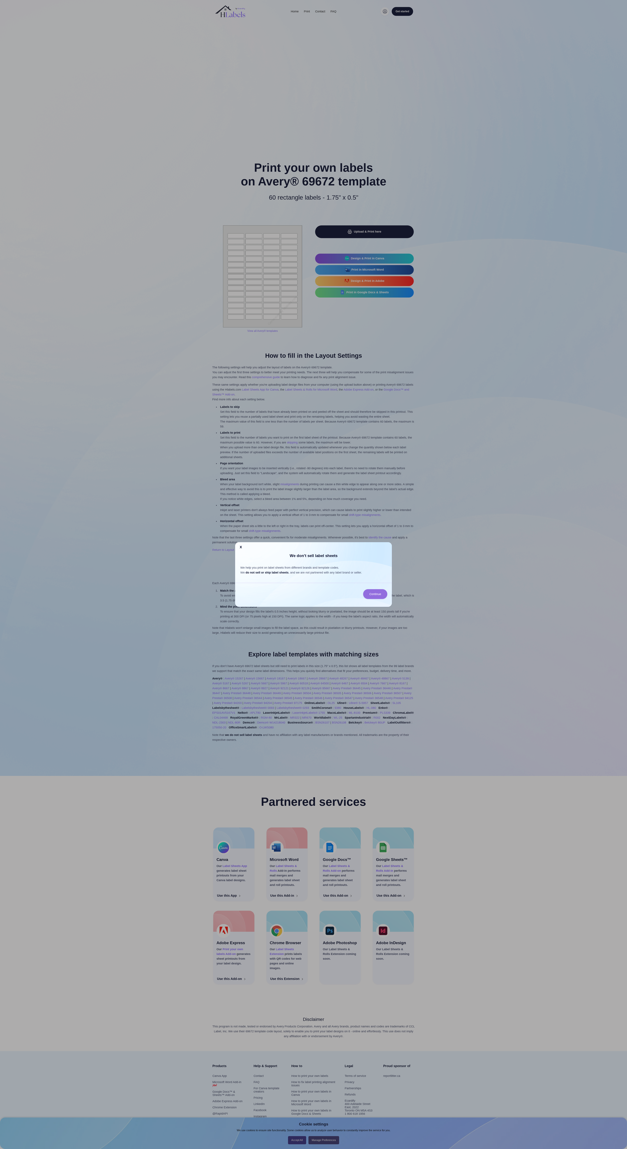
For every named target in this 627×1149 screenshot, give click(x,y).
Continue (375, 594)
